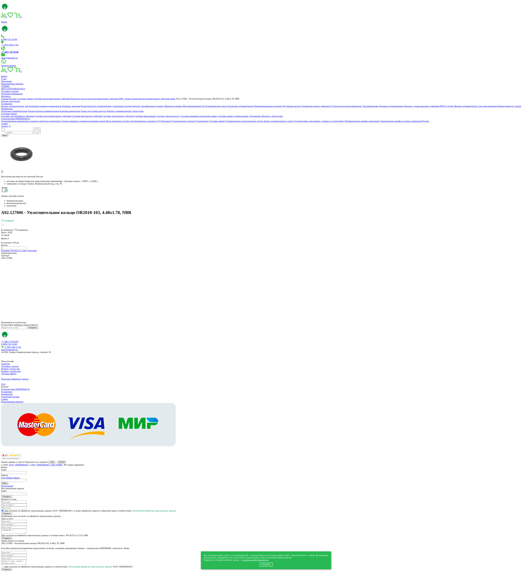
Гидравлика (6, 104)
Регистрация (7, 486)
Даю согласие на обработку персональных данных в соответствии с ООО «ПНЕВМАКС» (68, 566)
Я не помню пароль (10, 478)
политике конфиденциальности (255, 560)
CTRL (52, 462)
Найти (4, 135)
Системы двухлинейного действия (17, 116)
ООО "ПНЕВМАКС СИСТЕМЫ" (47, 465)
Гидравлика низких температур (316, 106)
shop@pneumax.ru (9, 58)
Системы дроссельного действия (118, 116)
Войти (4, 22)
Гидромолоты (202, 121)
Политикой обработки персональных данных (154, 511)
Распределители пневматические (43, 111)
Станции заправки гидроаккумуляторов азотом (83, 121)
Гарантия (5, 364)
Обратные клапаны (173, 106)
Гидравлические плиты (216, 106)
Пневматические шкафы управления (362, 121)
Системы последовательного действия (52, 116)
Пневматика (7, 109)
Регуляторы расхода (291, 106)
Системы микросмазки (145, 116)
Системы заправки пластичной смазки (198, 116)
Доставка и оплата (10, 91)
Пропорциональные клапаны (268, 106)
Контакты (5, 96)
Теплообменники (370, 106)
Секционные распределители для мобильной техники (137, 106)
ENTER (62, 462)
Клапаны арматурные (70, 111)
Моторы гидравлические (465, 106)
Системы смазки (9, 114)
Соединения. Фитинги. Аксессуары (266, 116)
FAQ (3, 384)
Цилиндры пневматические (14, 111)
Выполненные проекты (12, 84)
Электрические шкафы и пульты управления (401, 121)
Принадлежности (506, 106)
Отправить (32, 328)
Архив (518, 106)
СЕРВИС (5, 86)
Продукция (6, 81)
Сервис (4, 123)
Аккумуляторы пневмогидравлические (43, 106)
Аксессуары (138, 111)
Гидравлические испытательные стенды (244, 121)
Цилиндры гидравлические (240, 106)
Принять (266, 564)
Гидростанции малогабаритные (347, 106)
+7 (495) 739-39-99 (9, 341)
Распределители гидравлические (96, 106)
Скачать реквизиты (13, 357)
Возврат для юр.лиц (10, 369)
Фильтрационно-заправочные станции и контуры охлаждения (30, 121)
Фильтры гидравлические (391, 106)
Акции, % (6, 126)
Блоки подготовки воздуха (93, 111)
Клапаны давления (71, 106)
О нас (4, 79)
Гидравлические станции (183, 121)
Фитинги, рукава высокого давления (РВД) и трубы (428, 106)
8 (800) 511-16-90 (9, 39)
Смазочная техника (10, 397)
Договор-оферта (8, 374)
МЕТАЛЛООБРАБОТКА (13, 89)
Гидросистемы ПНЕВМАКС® (15, 119)
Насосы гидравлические (12, 106)
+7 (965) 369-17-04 (9, 45)
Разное (426, 121)
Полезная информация (11, 94)
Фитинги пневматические (119, 111)
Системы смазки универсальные (233, 116)
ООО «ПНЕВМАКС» (19, 465)
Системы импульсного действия (86, 116)
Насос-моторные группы (117, 121)
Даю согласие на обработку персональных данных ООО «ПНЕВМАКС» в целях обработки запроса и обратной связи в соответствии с (90, 511)
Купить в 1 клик (19, 250)
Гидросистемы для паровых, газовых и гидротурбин (319, 121)
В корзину (6, 250)
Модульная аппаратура (193, 106)
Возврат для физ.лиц (11, 371)
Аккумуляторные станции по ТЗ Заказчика (150, 121)
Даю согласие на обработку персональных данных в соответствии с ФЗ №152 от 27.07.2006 (44, 535)
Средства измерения (487, 106)
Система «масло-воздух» (168, 116)
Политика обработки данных (15, 379)
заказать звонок (8, 65)
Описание (32, 250)
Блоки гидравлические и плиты (279, 121)
